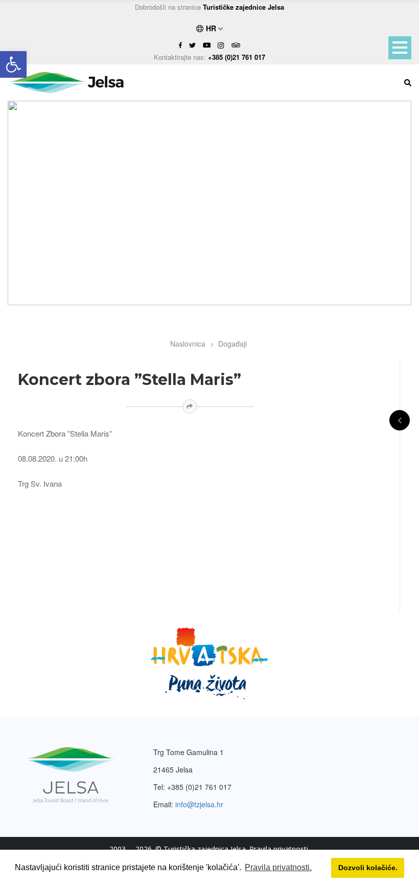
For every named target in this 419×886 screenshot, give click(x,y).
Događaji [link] (232, 343)
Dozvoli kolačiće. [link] (368, 868)
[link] (13, 64)
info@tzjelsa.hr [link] (199, 804)
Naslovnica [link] (187, 343)
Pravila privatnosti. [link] (278, 867)
